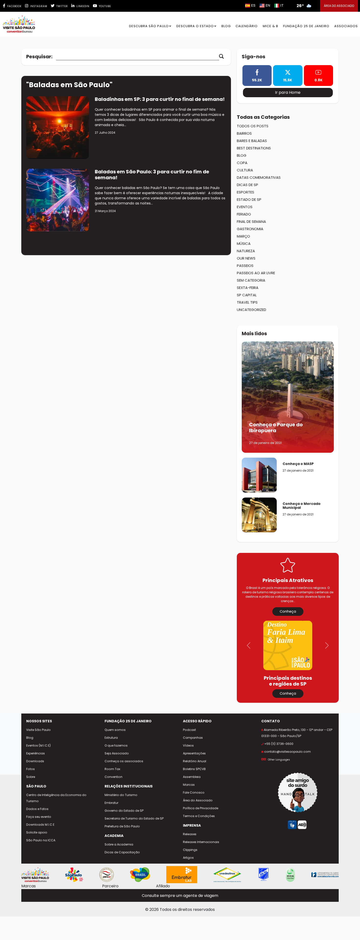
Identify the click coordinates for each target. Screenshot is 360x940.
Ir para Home (287, 92)
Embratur (111, 803)
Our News (246, 258)
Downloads (35, 761)
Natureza (246, 250)
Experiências (35, 753)
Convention (113, 777)
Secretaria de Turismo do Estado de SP (134, 818)
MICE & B (270, 26)
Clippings (190, 850)
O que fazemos (116, 745)
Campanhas (193, 738)
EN (268, 5)
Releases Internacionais (201, 842)
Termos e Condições (199, 816)
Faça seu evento (38, 817)
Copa (242, 162)
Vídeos (188, 745)
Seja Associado (117, 753)
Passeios (245, 265)
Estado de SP (249, 199)
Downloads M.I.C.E (40, 824)
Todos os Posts (252, 126)
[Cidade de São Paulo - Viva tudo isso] (74, 874)
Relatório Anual (194, 761)
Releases (189, 834)
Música (244, 243)
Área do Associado (198, 800)
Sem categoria (251, 280)
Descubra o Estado (195, 26)
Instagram (38, 6)
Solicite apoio (36, 832)
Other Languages (279, 759)
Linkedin (82, 6)
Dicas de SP (247, 184)
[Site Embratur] (140, 874)
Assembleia (192, 777)
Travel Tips (247, 302)
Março (243, 236)
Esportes (245, 192)
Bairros (244, 133)
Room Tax (112, 769)
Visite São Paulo (38, 730)
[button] (248, 645)
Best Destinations (254, 148)
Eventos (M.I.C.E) (38, 745)
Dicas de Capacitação (122, 852)
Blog (241, 155)
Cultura (245, 170)
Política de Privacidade (200, 808)
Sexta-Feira (247, 287)
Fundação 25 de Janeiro (306, 26)
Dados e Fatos (37, 809)
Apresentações (194, 753)
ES (253, 5)
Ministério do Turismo (121, 795)
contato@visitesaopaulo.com (287, 752)
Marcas (189, 785)
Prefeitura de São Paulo (122, 826)
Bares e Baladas (252, 140)
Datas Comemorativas (259, 177)
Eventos (244, 206)
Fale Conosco (193, 792)
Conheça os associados (124, 761)
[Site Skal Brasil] (263, 874)
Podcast (189, 730)
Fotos (30, 769)
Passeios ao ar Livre (256, 272)
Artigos (188, 858)
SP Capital (247, 294)
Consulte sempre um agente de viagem (180, 895)
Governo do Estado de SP (124, 811)
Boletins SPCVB (194, 769)
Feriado (244, 214)
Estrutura (111, 738)
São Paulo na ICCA (40, 840)
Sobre (30, 777)
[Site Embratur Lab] (181, 874)
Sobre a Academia (119, 844)
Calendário (247, 26)
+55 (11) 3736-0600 (278, 744)
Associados (346, 26)
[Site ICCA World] (290, 874)
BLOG (226, 26)
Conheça (288, 611)
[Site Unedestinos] (227, 874)
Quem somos (115, 730)
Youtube (104, 6)
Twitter (61, 6)
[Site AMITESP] (106, 874)
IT (282, 5)
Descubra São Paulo (149, 26)
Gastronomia (250, 228)
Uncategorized (251, 309)
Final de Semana (251, 221)
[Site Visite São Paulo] (35, 874)
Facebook (14, 6)
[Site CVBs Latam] (325, 874)
